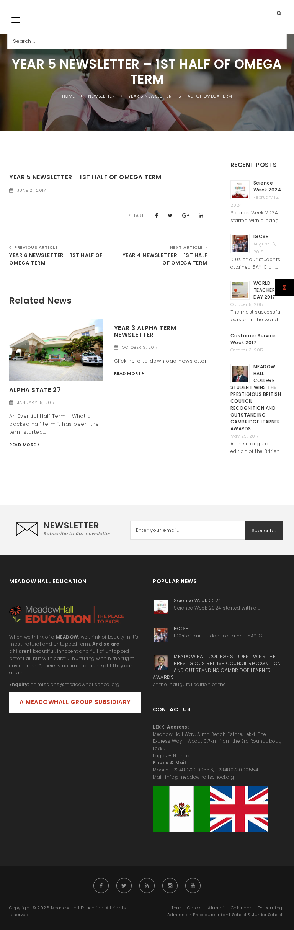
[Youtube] (193, 885)
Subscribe (264, 530)
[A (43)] (56, 349)
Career (194, 908)
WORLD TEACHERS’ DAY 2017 (266, 290)
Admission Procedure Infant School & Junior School (225, 915)
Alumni (216, 908)
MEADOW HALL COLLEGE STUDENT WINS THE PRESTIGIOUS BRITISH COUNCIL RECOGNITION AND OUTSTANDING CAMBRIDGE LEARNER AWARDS (217, 666)
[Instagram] (170, 885)
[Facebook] (101, 885)
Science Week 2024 (267, 186)
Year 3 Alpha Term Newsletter (145, 331)
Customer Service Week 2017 (253, 339)
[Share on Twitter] (170, 215)
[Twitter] (124, 885)
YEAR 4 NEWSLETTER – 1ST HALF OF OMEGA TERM (164, 259)
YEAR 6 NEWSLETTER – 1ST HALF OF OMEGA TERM (56, 259)
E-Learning (270, 908)
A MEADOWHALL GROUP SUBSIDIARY (75, 702)
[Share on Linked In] (201, 215)
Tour (176, 908)
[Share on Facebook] (156, 215)
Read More (22, 444)
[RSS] (147, 885)
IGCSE (261, 236)
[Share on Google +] (185, 215)
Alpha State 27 (35, 390)
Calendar (241, 908)
